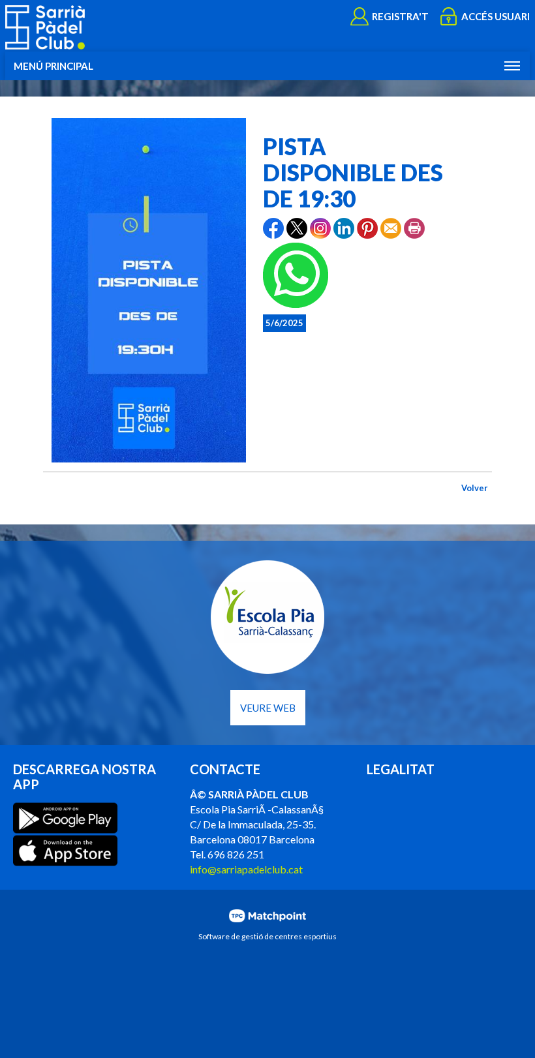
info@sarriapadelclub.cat (246, 869)
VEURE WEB (268, 708)
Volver (474, 488)
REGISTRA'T (400, 16)
